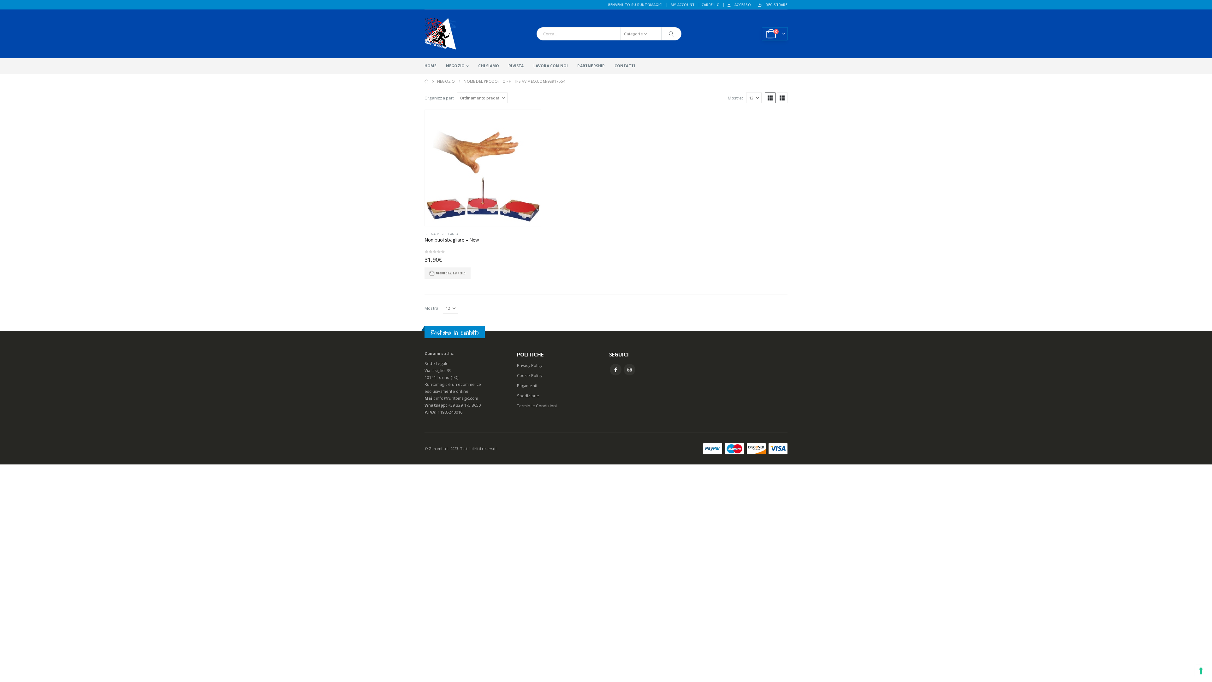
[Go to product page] (483, 168)
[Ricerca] (671, 33)
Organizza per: (439, 98)
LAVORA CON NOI (550, 66)
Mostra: (735, 98)
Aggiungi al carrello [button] (451, 273)
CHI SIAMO (488, 66)
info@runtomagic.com (457, 398)
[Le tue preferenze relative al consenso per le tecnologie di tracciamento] (1201, 671)
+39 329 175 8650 (464, 405)
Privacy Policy (530, 365)
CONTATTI (625, 66)
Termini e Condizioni (537, 406)
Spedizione (528, 395)
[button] (770, 98)
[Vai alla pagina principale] (426, 81)
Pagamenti (527, 385)
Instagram (629, 369)
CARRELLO (711, 4)
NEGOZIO (455, 66)
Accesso (742, 4)
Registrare (776, 4)
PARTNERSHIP (591, 66)
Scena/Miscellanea (441, 234)
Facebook (615, 369)
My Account (683, 4)
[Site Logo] (440, 34)
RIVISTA (516, 66)
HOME (431, 66)
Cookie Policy (530, 375)
